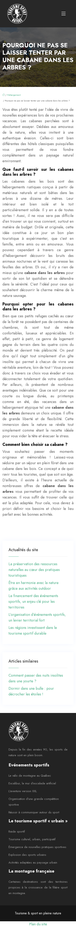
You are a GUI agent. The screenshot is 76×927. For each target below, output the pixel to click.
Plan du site (38, 924)
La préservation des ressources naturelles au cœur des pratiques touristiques (34, 569)
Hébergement (14, 95)
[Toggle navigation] (63, 14)
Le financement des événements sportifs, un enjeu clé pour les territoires (33, 601)
